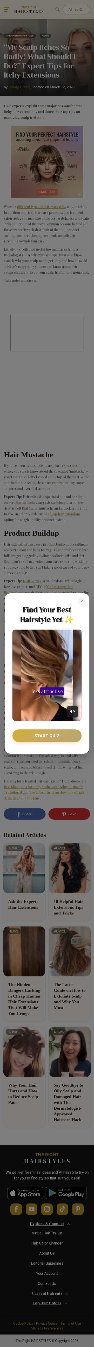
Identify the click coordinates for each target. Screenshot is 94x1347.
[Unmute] (72, 711)
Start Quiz (47, 735)
